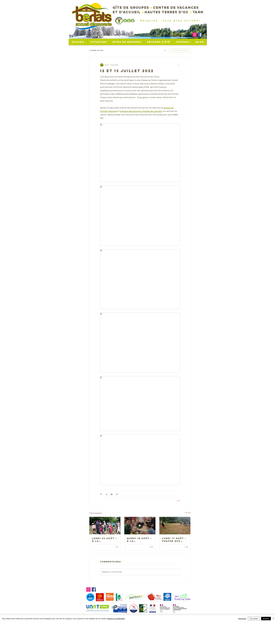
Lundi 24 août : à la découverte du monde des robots (104, 539)
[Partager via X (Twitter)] (106, 494)
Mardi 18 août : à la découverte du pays (139, 539)
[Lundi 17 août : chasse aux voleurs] (175, 525)
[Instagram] (195, 35)
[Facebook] (200, 35)
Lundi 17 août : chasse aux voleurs (174, 539)
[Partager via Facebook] (101, 494)
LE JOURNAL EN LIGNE (96, 50)
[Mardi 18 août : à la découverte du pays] (139, 525)
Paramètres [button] (242, 618)
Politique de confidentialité (116, 618)
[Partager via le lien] (117, 494)
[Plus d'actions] (178, 65)
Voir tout (188, 513)
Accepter (266, 618)
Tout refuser (254, 618)
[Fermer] (273, 618)
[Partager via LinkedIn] (112, 494)
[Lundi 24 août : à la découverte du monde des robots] (105, 525)
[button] (165, 50)
